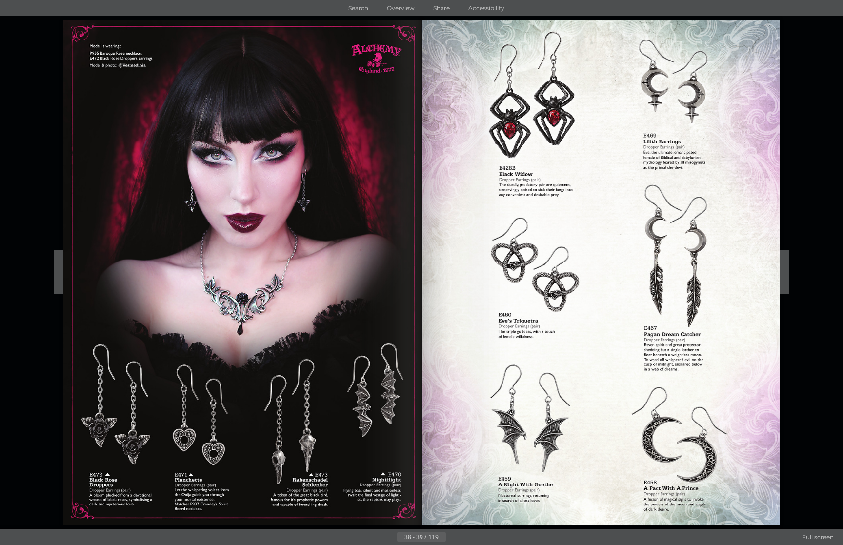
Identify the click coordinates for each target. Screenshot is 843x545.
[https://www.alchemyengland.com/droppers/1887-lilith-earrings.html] (675, 93)
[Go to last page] (469, 537)
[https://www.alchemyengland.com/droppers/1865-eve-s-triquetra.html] (529, 269)
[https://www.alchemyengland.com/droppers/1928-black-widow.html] (523, 95)
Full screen (818, 537)
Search (358, 8)
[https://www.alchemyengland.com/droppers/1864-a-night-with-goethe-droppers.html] (534, 425)
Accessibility (486, 8)
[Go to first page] (373, 537)
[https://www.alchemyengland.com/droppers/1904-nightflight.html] (376, 387)
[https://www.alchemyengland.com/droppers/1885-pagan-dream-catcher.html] (675, 260)
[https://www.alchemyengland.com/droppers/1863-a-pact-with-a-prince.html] (677, 435)
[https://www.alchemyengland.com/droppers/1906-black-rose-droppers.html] (119, 403)
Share (441, 8)
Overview (401, 8)
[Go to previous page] (389, 537)
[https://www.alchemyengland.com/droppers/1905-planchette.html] (205, 430)
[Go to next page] (454, 537)
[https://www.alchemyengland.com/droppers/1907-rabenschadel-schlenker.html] (295, 425)
